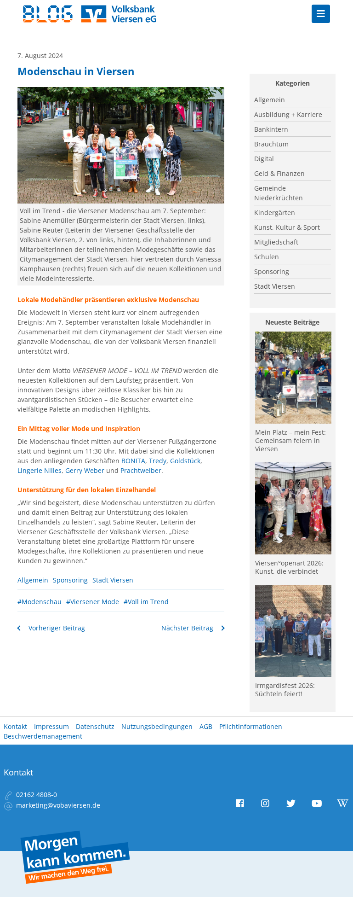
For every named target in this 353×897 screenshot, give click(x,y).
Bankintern (271, 129)
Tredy (157, 460)
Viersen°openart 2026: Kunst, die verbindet (289, 567)
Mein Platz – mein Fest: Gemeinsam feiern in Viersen (290, 440)
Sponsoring (70, 580)
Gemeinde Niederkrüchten (278, 193)
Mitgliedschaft (276, 242)
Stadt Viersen (112, 580)
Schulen (266, 256)
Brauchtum (271, 144)
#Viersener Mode (92, 601)
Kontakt (15, 726)
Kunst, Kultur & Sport (287, 227)
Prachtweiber (140, 470)
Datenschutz (95, 726)
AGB (205, 726)
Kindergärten (274, 212)
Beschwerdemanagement (43, 736)
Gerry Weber (84, 470)
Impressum (51, 726)
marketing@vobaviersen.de (58, 805)
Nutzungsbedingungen (157, 726)
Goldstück (185, 460)
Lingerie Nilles (39, 470)
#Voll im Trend (146, 601)
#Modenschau (39, 601)
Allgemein (32, 580)
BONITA (133, 460)
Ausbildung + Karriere (288, 114)
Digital (264, 158)
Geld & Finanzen (279, 173)
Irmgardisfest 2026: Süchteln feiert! (285, 689)
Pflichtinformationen (250, 726)
